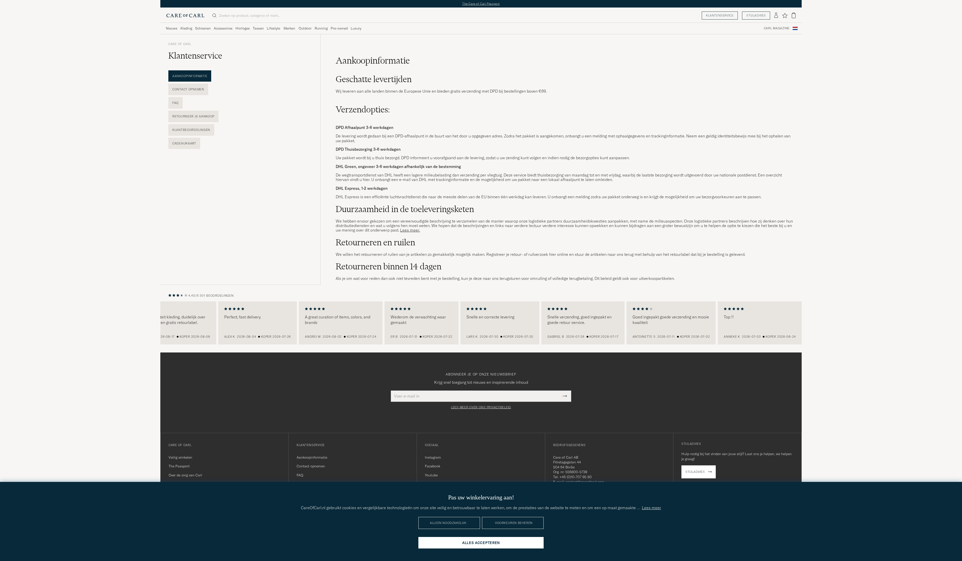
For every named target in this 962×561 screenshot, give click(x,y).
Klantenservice (720, 15)
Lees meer (651, 507)
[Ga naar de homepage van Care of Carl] (185, 16)
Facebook (432, 466)
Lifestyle (273, 28)
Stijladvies (756, 15)
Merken (289, 28)
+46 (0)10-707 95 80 (575, 477)
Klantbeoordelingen (191, 130)
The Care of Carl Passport (481, 4)
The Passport (179, 466)
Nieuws (171, 28)
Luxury (356, 28)
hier (366, 179)
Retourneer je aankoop (193, 116)
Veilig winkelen (180, 457)
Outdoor (305, 28)
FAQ (175, 103)
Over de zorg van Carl (185, 475)
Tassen (258, 28)
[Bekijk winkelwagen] (794, 15)
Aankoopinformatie (189, 76)
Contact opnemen (188, 89)
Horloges (242, 28)
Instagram (433, 457)
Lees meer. (410, 230)
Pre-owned (339, 28)
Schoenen (203, 28)
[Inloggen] (776, 16)
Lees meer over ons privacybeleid (481, 407)
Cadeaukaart (184, 143)
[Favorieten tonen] (784, 15)
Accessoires (223, 28)
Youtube (431, 475)
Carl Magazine (777, 28)
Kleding (186, 28)
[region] (481, 322)
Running (321, 28)
